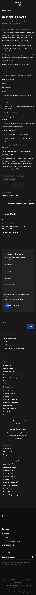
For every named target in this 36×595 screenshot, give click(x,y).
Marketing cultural (10, 399)
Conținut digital (9, 371)
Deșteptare (19, 21)
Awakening (20, 176)
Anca (6, 23)
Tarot (5, 415)
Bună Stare (7, 365)
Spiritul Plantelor (9, 408)
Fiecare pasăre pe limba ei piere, (14, 348)
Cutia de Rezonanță (10, 378)
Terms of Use (12, 592)
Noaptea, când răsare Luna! (12, 352)
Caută (4, 322)
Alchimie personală (8, 176)
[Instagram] (13, 569)
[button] (33, 3)
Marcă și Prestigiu (9, 393)
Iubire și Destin (8, 229)
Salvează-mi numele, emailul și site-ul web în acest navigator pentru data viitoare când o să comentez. (16, 296)
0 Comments (15, 23)
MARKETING (7, 396)
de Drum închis (10, 232)
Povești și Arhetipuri (10, 402)
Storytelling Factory (10, 412)
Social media (8, 405)
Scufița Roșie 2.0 (9, 345)
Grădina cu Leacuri (10, 384)
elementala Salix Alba (10, 338)
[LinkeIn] (9, 569)
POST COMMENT (13, 306)
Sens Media (16, 585)
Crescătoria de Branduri (12, 375)
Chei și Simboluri (8, 226)
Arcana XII (7, 341)
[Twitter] (2, 569)
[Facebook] (6, 569)
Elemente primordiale (9, 179)
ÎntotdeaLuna (8, 387)
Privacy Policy (23, 592)
